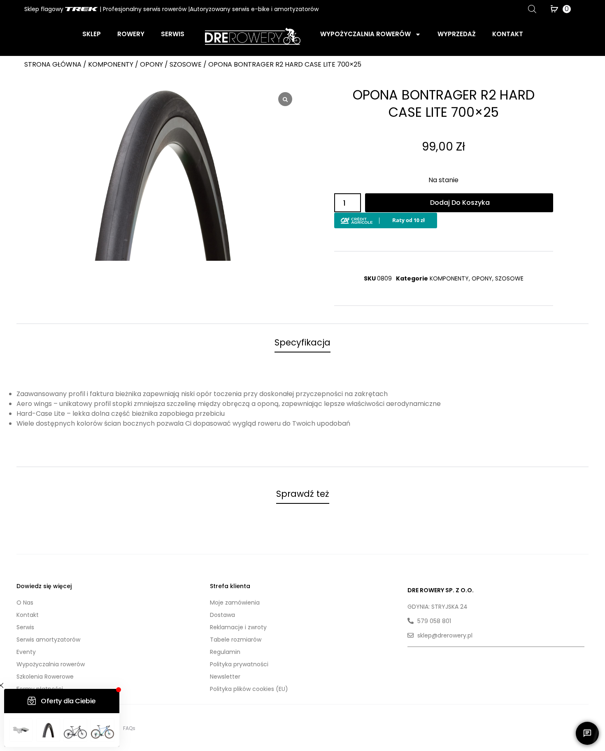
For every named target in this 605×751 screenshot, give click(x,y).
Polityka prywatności (239, 664)
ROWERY (130, 34)
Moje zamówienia (235, 602)
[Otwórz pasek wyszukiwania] (532, 9)
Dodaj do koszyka (460, 202)
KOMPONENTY (110, 64)
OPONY (151, 64)
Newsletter (225, 676)
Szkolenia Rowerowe (45, 676)
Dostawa (222, 615)
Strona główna (52, 64)
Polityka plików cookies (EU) (249, 689)
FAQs (129, 728)
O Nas (24, 602)
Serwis (172, 34)
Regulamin (225, 652)
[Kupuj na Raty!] (385, 218)
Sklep (91, 34)
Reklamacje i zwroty (238, 627)
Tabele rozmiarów (235, 639)
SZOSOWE (186, 64)
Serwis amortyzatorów (48, 639)
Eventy (26, 652)
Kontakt (507, 34)
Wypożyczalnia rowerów (365, 34)
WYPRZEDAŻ (456, 34)
